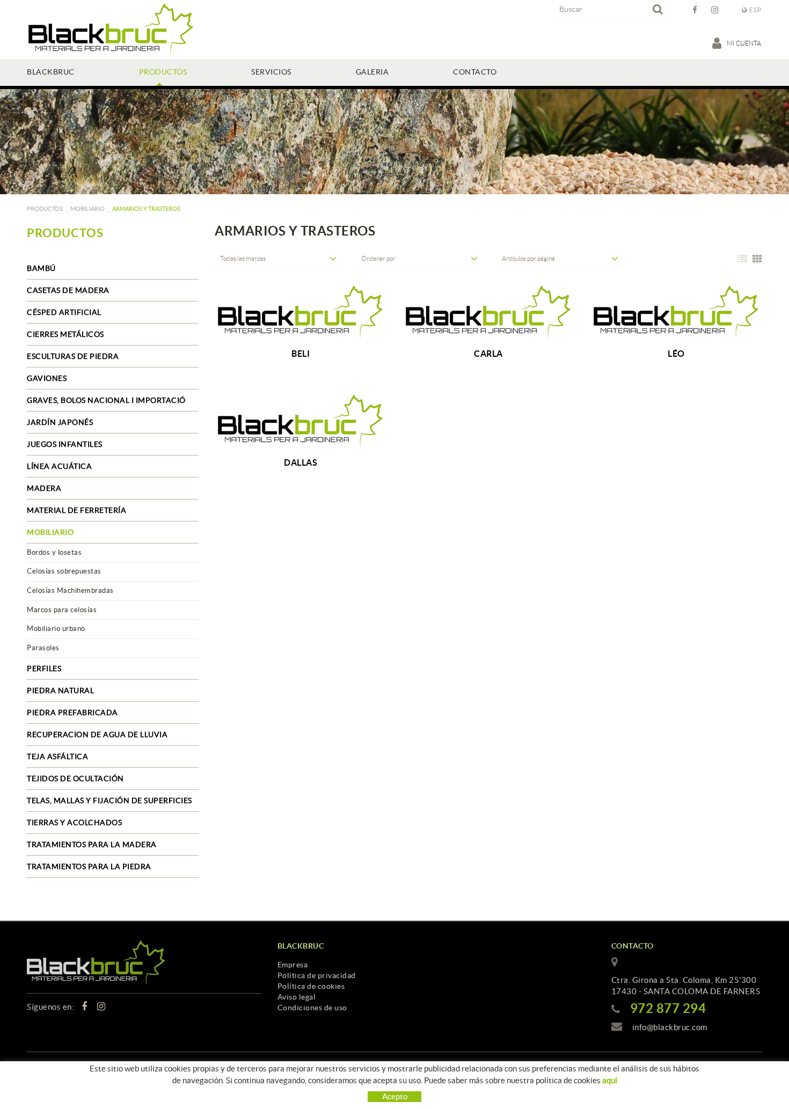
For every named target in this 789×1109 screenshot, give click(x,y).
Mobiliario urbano (56, 629)
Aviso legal (296, 997)
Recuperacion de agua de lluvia (97, 734)
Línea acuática (59, 466)
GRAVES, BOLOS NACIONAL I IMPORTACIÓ (106, 400)
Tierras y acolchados (74, 822)
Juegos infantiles (65, 444)
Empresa (292, 964)
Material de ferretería (76, 510)
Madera (44, 488)
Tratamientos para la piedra (89, 866)
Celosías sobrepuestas (64, 571)
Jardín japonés (60, 422)
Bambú (41, 268)
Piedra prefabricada (72, 712)
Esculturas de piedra (73, 356)
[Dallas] (300, 420)
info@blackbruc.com (669, 1027)
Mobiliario (87, 208)
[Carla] (488, 312)
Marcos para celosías (62, 610)
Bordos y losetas (54, 552)
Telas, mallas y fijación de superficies (109, 800)
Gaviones (47, 378)
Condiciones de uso (312, 1007)
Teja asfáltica (57, 756)
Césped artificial (64, 312)
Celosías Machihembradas (70, 590)
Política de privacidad (316, 975)
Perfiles (44, 668)
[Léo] (676, 312)
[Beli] (300, 312)
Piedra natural (60, 690)
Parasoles (43, 648)
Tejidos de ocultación (75, 778)
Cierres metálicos (65, 334)
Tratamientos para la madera (92, 844)
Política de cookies (311, 986)
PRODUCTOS (45, 208)
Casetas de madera (68, 290)
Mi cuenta (744, 43)
